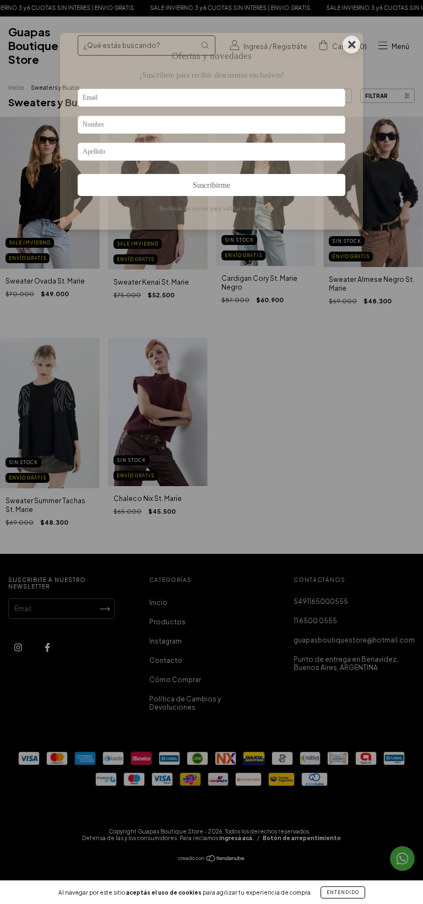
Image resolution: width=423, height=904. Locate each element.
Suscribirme (211, 185)
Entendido (343, 892)
